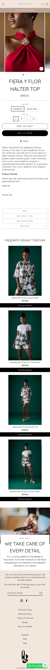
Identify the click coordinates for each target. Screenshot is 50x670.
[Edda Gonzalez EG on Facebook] (26, 600)
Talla (25, 114)
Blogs (25, 622)
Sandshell (17, 109)
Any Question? (25, 221)
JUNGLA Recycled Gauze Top (25, 427)
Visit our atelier (25, 626)
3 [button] (27, 74)
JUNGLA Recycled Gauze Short (25, 298)
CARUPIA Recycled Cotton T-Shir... (25, 491)
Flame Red (32, 109)
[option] (25, 10)
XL (34, 119)
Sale (25, 643)
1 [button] (23, 74)
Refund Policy (25, 614)
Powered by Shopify (25, 668)
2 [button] (25, 74)
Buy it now (25, 133)
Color (24, 104)
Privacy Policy (25, 609)
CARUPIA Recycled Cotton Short (25, 362)
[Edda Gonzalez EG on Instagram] (21, 600)
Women (25, 635)
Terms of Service (25, 618)
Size (25, 211)
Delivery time (25, 216)
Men (25, 639)
